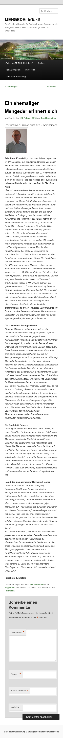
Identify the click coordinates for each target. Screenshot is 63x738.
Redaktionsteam (13, 69)
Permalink (10, 590)
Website (15, 707)
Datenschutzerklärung (16, 76)
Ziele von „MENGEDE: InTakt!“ (19, 62)
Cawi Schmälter (48, 117)
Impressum (30, 69)
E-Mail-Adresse (19, 690)
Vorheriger (11, 86)
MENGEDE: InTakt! (22, 19)
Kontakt (41, 62)
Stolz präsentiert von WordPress (43, 731)
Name (16, 674)
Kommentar (17, 632)
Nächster (52, 86)
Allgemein (9, 587)
